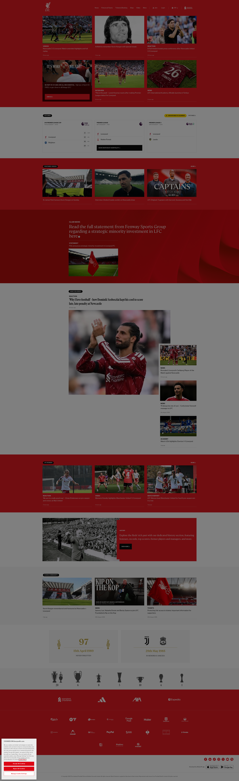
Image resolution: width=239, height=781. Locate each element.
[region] (19, 759)
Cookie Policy (22, 759)
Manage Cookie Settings (19, 773)
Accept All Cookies (19, 763)
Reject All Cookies (19, 768)
